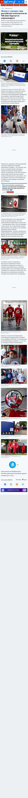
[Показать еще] (23, 61)
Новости (3, 5)
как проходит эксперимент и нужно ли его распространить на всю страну (14, 187)
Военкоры (16, 5)
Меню (2, 2)
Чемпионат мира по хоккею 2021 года (12, 89)
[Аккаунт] (26, 2)
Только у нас (10, 5)
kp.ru (25, 479)
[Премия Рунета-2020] (14, 1)
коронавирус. (17, 100)
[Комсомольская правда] (8, 2)
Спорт (3, 8)
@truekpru (10, 475)
